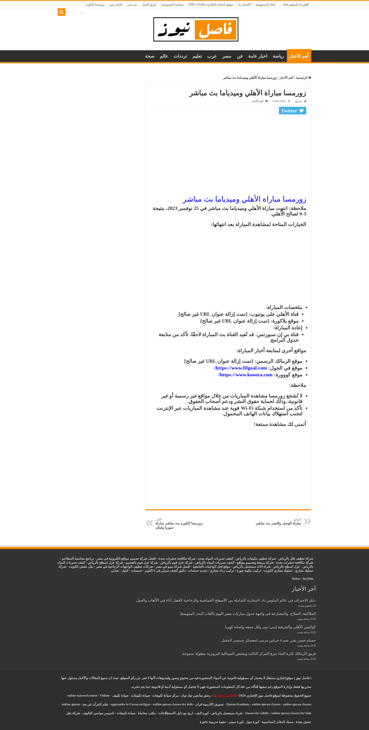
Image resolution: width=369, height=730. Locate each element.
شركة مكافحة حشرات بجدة (294, 562)
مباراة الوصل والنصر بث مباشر (278, 521)
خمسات (136, 570)
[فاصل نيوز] (198, 28)
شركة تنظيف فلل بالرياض (295, 558)
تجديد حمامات (197, 570)
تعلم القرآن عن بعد (95, 704)
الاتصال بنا (244, 4)
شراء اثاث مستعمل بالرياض (252, 566)
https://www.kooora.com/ (245, 374)
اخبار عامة (257, 56)
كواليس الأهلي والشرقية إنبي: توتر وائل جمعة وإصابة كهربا (270, 627)
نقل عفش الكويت (81, 566)
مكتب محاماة (147, 713)
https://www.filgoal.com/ (240, 368)
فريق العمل (149, 4)
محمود (298, 101)
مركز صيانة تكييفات (165, 695)
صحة (149, 56)
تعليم (197, 56)
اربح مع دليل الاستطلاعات (175, 713)
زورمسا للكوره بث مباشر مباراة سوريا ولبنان (179, 523)
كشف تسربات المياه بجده (215, 558)
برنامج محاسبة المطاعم (78, 558)
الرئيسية (302, 77)
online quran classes (266, 704)
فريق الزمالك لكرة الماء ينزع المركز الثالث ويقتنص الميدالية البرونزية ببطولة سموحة (249, 653)
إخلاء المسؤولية (265, 4)
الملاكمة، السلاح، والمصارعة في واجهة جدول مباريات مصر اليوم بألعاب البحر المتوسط (248, 613)
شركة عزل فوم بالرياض (176, 562)
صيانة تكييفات (140, 695)
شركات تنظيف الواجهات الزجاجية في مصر (124, 566)
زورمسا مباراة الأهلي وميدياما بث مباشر (244, 199)
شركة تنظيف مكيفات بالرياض (256, 558)
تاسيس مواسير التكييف (98, 713)
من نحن (132, 4)
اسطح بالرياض (283, 566)
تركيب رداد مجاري (222, 570)
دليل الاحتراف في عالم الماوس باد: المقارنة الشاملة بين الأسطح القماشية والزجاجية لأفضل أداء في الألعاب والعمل (226, 600)
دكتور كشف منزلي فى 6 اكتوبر (165, 570)
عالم (164, 56)
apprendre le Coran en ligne (130, 704)
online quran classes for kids (173, 704)
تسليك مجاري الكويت (278, 570)
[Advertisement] (228, 154)
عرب (212, 56)
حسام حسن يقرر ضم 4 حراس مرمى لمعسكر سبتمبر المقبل (268, 640)
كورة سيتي (235, 722)
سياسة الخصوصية (172, 4)
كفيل (125, 570)
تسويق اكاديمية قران (209, 704)
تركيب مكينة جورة (249, 570)
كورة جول (252, 722)
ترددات (180, 56)
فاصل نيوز (115, 4)
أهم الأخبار (299, 56)
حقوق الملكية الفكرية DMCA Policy (211, 4)
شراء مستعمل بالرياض (226, 713)
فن (240, 56)
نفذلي (115, 570)
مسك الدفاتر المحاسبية (277, 722)
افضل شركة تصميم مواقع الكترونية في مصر (126, 558)
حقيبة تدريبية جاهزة (213, 722)
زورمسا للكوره (95, 4)
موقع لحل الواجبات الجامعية (211, 566)
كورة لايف (202, 713)
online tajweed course (82, 695)
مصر (226, 56)
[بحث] (61, 12)
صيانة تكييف (120, 695)
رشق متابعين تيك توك (196, 695)
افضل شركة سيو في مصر (173, 566)
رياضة (278, 56)
